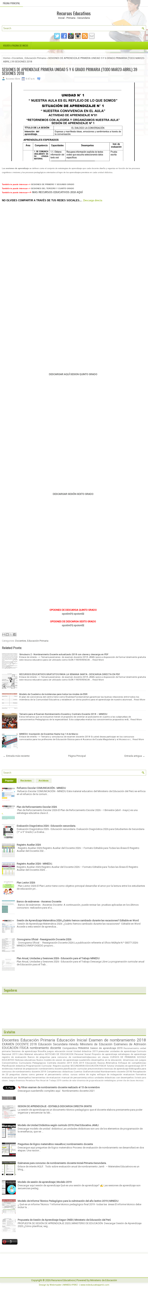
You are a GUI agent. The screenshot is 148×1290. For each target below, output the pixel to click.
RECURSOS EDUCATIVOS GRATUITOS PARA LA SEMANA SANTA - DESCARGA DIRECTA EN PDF (69, 674)
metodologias (110, 1080)
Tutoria (110, 1065)
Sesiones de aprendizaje (24, 1051)
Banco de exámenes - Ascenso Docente (39, 901)
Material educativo (34, 1054)
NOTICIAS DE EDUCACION (59, 1054)
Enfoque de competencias (132, 1063)
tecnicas (140, 1080)
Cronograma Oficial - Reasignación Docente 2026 (44, 939)
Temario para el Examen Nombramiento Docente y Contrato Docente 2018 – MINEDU (63, 714)
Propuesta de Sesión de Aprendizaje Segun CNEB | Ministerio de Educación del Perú (64, 1219)
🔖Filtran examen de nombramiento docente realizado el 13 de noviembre (59, 1087)
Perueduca (30, 1080)
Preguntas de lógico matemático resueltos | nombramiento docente (55, 1144)
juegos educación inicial (59, 1051)
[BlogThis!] (7, 634)
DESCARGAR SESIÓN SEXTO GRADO (73, 494)
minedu (73, 1044)
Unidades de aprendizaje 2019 (130, 1065)
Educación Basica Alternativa (101, 1063)
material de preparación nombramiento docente (38, 1068)
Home (6, 58)
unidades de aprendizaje (123, 1051)
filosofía (42, 1051)
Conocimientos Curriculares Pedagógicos (24, 1063)
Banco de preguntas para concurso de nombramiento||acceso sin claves (68, 1057)
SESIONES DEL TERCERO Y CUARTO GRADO (52, 188)
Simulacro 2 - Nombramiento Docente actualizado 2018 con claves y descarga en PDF (63, 654)
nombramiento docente (45, 1048)
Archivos (44, 780)
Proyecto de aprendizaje (104, 1054)
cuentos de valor (69, 1080)
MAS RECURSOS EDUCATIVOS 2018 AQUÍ (57, 192)
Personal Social (82, 1054)
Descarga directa (92, 200)
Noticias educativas (25, 1060)
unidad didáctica (105, 172)
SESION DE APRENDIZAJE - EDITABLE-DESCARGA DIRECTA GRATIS (55, 1106)
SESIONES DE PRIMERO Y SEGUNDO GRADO (52, 184)
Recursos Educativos (74, 13)
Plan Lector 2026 (26, 882)
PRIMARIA (83, 1048)
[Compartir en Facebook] (15, 634)
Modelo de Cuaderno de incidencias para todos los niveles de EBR (53, 694)
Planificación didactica (13, 1065)
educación (99, 1080)
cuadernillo (84, 1060)
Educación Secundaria (53, 1044)
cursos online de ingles (83, 1074)
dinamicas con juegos (134, 1060)
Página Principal (11, 3)
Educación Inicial (72, 1040)
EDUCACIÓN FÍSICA (15, 1048)
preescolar (103, 1051)
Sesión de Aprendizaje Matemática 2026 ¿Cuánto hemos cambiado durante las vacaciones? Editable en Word (78, 920)
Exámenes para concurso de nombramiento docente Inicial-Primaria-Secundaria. (62, 1163)
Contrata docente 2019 (59, 1063)
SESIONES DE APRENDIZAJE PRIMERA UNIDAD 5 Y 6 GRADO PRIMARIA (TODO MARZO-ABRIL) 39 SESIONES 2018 (69, 71)
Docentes (17, 58)
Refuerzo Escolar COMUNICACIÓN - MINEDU (41, 787)
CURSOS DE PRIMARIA (123, 1057)
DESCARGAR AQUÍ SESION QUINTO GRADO (73, 374)
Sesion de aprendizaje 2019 (106, 1048)
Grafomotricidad (91, 1071)
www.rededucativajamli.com (95, 1285)
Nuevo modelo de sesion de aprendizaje (57, 1060)
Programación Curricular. (39, 1065)
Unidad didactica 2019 (85, 1051)
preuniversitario (96, 1068)
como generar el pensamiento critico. (49, 1074)
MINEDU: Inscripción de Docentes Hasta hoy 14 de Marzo (48, 734)
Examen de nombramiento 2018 (117, 1040)
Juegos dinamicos (16, 1080)
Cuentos (78, 1071)
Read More (98, 659)
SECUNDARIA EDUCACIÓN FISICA (88, 1065)
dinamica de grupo (85, 1080)
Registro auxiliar (61, 1065)
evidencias (7, 1068)
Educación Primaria (35, 58)
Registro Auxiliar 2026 (29, 844)
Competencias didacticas (60, 1071)
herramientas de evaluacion (46, 1077)
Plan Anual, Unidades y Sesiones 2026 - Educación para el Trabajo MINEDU (58, 958)
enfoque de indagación (109, 1074)
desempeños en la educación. (106, 1060)
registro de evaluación (14, 1057)
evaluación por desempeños (16, 1077)
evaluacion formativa (134, 1074)
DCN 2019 (78, 1063)
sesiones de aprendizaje (17, 168)
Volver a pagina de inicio (15, 45)
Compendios (69, 1048)
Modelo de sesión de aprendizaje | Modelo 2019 (44, 1181)
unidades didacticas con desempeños (114, 1077)
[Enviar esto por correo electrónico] (4, 634)
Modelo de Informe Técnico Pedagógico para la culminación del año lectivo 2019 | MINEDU (68, 1200)
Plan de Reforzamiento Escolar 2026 (37, 806)
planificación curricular (75, 1068)
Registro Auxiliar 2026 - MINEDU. (35, 863)
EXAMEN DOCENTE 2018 (19, 1044)
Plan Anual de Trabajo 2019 (48, 1080)
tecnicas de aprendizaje (116, 1068)
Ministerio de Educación (96, 1044)
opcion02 (79, 613)
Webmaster (55, 1285)
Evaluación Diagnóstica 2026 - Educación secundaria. (46, 825)
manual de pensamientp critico (77, 1077)
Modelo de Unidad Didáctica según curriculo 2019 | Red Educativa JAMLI (58, 1125)
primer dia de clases (126, 1080)
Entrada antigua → (134, 755)
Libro (21, 1054)
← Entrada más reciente (16, 755)
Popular (9, 780)
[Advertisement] (73, 233)
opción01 (67, 613)
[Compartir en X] (11, 634)
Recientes (26, 780)
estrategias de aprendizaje (132, 1054)
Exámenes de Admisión (130, 1044)
